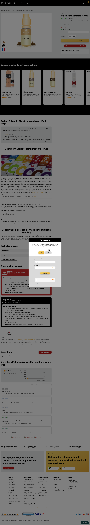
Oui (41, 252)
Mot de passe (37, 265)
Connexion (45, 273)
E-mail (35, 259)
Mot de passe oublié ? (45, 276)
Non (48, 252)
